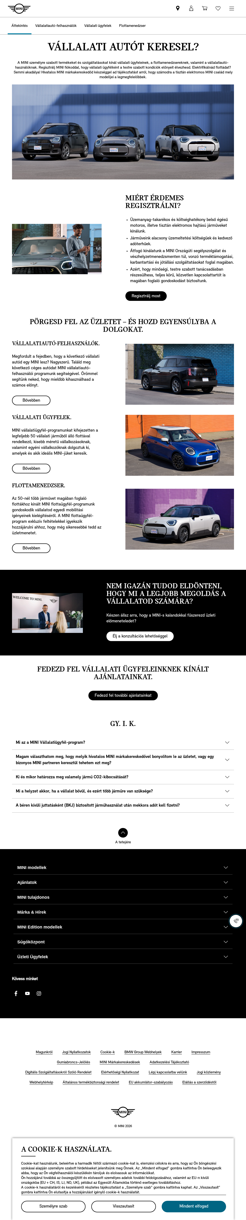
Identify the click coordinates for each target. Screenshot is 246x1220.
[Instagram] (39, 993)
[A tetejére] (123, 833)
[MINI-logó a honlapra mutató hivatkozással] (123, 1112)
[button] (191, 8)
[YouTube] (27, 993)
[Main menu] (231, 8)
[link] (177, 8)
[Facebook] (16, 993)
